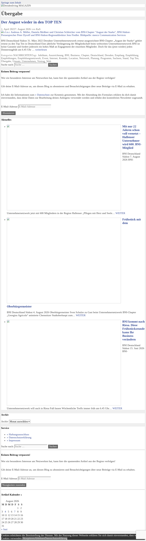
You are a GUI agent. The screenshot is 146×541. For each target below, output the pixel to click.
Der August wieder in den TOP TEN (31, 22)
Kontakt (63, 58)
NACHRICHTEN (22, 55)
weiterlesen (41, 49)
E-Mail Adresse (9, 478)
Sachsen (117, 58)
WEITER (120, 213)
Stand (125, 58)
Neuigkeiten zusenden (13, 485)
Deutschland (97, 55)
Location (73, 58)
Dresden (109, 55)
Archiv (4, 421)
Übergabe (6, 61)
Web (48, 61)
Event (45, 58)
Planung (95, 58)
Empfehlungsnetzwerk (29, 58)
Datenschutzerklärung (56, 538)
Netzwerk (84, 58)
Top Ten (134, 58)
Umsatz (16, 61)
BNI (67, 55)
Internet (54, 58)
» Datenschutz (42, 94)
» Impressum (13, 440)
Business (75, 55)
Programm (106, 58)
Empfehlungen (8, 58)
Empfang (119, 55)
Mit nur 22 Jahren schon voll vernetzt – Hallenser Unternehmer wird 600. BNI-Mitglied (131, 137)
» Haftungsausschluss (18, 434)
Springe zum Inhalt (11, 2)
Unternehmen (29, 61)
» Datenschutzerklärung (19, 437)
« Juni (4, 529)
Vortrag (41, 61)
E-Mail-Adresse (9, 106)
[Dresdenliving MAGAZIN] (16, 5)
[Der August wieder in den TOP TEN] (73, 35)
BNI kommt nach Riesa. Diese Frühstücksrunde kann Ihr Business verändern (133, 330)
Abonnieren (8, 113)
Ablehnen (40, 538)
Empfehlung (132, 55)
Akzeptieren (28, 538)
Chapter (85, 55)
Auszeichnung (56, 55)
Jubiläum (42, 55)
